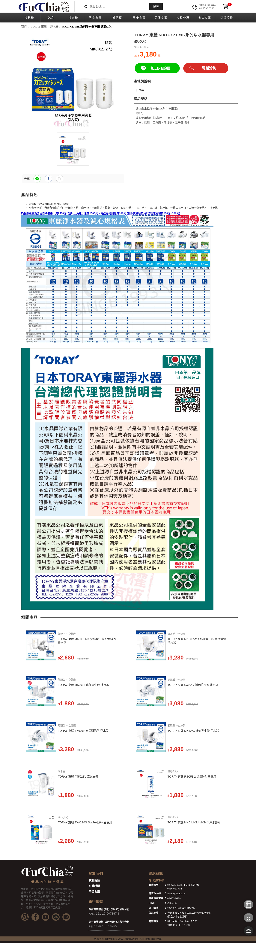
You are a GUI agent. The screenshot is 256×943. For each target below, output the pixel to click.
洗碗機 (29, 17)
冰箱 (51, 17)
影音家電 (204, 17)
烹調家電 (161, 17)
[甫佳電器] (43, 6)
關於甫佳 (94, 880)
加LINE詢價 (160, 68)
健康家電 (139, 17)
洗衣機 (73, 17)
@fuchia (172, 903)
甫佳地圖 (94, 891)
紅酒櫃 (117, 17)
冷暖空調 (183, 17)
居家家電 (95, 17)
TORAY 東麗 (39, 26)
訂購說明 (94, 885)
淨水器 (54, 26)
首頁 (24, 26)
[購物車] (225, 6)
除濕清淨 (226, 17)
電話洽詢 (209, 68)
